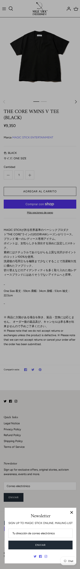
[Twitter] (35, 556)
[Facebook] (40, 556)
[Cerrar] (72, 512)
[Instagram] (45, 556)
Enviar (40, 545)
